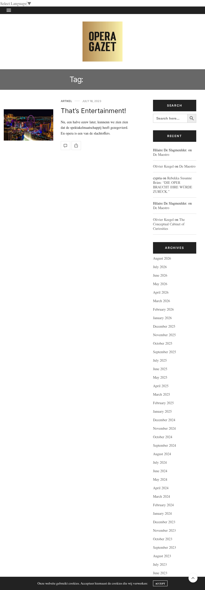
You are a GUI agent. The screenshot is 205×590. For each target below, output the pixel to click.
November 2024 (164, 428)
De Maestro (161, 154)
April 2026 (160, 292)
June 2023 (160, 572)
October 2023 (162, 538)
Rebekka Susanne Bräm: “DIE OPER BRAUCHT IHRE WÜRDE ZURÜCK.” (172, 185)
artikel (66, 101)
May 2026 (160, 283)
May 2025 (160, 377)
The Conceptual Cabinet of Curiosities (169, 224)
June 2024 (160, 470)
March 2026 (161, 300)
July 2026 (160, 266)
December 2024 (164, 419)
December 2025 (164, 326)
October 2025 (162, 343)
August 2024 (162, 453)
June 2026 (160, 275)
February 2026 (163, 309)
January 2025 (162, 411)
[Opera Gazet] (102, 42)
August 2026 (162, 258)
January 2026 (162, 317)
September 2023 (164, 547)
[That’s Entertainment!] (28, 125)
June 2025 (160, 368)
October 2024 (162, 436)
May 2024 (160, 479)
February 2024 (163, 504)
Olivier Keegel (163, 166)
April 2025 (160, 385)
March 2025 (161, 394)
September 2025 (164, 351)
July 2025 (160, 360)
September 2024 (164, 445)
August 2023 (162, 555)
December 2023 (164, 521)
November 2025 (164, 334)
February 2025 (163, 402)
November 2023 (164, 530)
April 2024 (160, 487)
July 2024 (160, 462)
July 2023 (160, 564)
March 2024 (161, 496)
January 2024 (162, 513)
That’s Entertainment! (93, 111)
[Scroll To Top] (193, 577)
